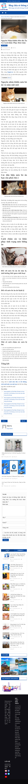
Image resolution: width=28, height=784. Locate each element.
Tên (4, 517)
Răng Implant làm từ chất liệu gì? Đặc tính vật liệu (17, 625)
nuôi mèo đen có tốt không (18, 382)
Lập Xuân (12, 638)
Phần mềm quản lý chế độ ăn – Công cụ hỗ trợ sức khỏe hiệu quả (17, 585)
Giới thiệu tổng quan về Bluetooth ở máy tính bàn (13, 476)
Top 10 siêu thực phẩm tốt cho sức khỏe (16, 605)
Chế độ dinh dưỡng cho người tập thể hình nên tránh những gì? (17, 596)
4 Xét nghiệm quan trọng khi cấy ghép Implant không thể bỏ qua (17, 615)
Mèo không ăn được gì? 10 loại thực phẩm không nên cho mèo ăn (24, 421)
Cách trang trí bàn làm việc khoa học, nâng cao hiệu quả (13, 483)
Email (5, 522)
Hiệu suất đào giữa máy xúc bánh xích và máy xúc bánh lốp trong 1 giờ (17, 644)
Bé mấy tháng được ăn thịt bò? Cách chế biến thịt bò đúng (5, 421)
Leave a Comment (6, 49)
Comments (20, 550)
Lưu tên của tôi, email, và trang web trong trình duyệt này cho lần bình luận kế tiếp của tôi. (14, 535)
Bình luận (5, 504)
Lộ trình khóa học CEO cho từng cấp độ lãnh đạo (17, 634)
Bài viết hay (4, 45)
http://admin (10, 428)
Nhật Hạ (14, 47)
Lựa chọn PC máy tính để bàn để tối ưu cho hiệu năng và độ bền (17, 555)
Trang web (5, 527)
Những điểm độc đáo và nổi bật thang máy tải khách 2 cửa (13, 454)
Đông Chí (15, 456)
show (9, 77)
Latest (7, 550)
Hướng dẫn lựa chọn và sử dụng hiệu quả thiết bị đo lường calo (17, 575)
